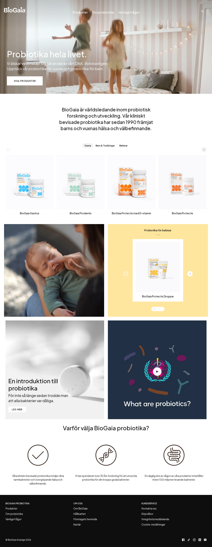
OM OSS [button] (78, 503)
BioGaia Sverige (16, 539)
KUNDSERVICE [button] (149, 503)
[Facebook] (183, 539)
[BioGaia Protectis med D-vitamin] (131, 182)
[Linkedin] (199, 539)
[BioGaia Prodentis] (81, 182)
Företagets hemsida (85, 519)
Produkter (11, 508)
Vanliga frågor (13, 519)
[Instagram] (194, 539)
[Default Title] (29, 182)
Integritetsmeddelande (155, 519)
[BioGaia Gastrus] (29, 182)
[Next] (204, 149)
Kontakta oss (148, 508)
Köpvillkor (147, 513)
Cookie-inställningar (153, 524)
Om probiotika (14, 513)
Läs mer (17, 409)
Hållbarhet (79, 513)
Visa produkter (25, 81)
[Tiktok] (188, 539)
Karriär (77, 524)
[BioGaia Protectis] (182, 182)
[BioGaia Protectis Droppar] (158, 267)
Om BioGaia (80, 508)
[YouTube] (205, 539)
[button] (80, 14)
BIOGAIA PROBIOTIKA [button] (17, 503)
